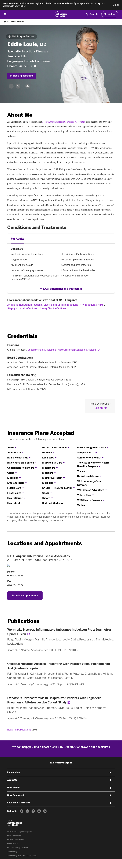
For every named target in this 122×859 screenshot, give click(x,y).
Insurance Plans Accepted (40, 433)
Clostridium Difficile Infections (61, 304)
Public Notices (12, 844)
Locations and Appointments (44, 543)
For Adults (17, 238)
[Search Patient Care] (86, 14)
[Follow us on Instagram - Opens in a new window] (33, 811)
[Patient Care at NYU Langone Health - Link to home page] (61, 14)
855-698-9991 (31, 856)
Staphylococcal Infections (22, 308)
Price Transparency (14, 836)
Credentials (22, 336)
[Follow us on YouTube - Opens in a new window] (39, 811)
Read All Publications (22, 729)
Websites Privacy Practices (17, 848)
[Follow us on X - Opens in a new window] (27, 811)
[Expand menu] (110, 772)
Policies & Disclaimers (15, 840)
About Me (19, 115)
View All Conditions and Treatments (61, 288)
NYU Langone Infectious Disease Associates (63, 121)
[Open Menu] (5, 14)
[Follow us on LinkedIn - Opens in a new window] (45, 811)
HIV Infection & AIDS (92, 304)
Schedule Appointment (21, 76)
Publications (23, 621)
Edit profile (101, 407)
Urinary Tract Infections (52, 308)
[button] (116, 5)
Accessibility (12, 852)
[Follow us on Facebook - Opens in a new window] (21, 811)
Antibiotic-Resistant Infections (24, 304)
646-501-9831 (27, 66)
